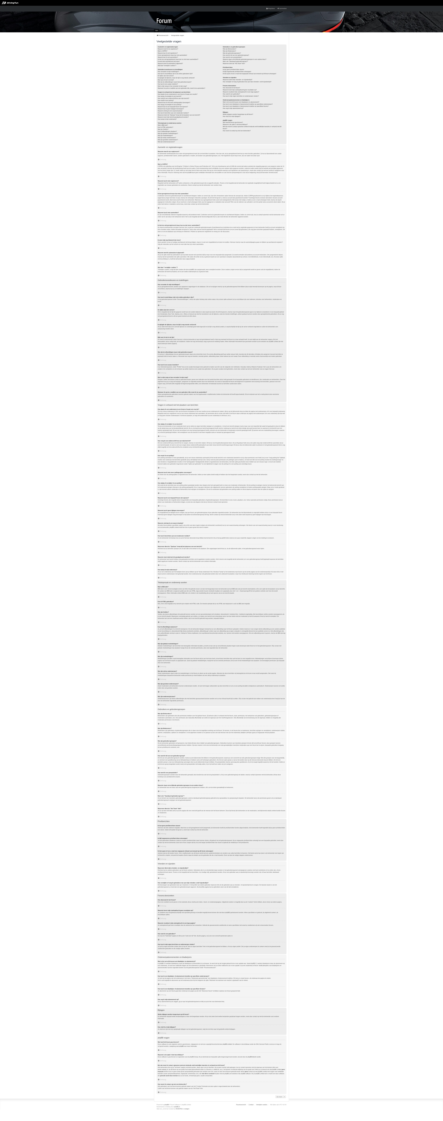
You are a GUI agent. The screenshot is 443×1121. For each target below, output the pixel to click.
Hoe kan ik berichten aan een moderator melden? (173, 113)
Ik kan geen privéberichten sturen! (233, 69)
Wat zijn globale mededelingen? (168, 133)
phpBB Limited (227, 1044)
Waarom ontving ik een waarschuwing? (170, 111)
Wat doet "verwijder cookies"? (167, 65)
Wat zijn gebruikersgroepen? (232, 53)
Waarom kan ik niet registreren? (168, 53)
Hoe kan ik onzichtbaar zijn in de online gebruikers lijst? (175, 73)
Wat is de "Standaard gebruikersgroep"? (235, 61)
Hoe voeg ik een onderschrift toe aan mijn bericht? (173, 98)
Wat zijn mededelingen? (165, 135)
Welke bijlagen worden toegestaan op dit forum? (238, 114)
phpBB (166, 1105)
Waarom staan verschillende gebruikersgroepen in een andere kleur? (244, 59)
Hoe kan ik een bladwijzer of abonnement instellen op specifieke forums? (246, 106)
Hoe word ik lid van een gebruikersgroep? (236, 55)
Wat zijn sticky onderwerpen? (167, 137)
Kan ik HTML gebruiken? (165, 127)
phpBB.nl (177, 1107)
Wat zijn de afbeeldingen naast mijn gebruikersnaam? (175, 82)
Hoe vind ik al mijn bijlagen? (232, 116)
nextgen (186, 1109)
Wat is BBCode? (163, 125)
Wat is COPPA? (162, 51)
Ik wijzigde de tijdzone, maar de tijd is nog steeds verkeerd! (176, 78)
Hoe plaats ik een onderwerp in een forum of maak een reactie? (178, 94)
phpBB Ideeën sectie (254, 1057)
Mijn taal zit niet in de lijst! (166, 80)
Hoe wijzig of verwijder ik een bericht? (169, 96)
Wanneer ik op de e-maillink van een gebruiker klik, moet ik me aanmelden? (181, 88)
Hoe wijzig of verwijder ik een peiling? (169, 104)
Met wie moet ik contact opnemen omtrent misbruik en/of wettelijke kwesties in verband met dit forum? (252, 127)
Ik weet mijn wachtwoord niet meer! (169, 61)
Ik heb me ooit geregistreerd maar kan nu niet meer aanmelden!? (178, 59)
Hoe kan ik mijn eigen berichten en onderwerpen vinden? (241, 96)
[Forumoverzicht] (164, 20)
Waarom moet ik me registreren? (168, 49)
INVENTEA (179, 1109)
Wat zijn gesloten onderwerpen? (168, 140)
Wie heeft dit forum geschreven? (233, 122)
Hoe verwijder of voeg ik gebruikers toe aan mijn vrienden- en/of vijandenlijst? (247, 82)
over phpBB (180, 1046)
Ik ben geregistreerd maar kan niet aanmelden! (172, 55)
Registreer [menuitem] (271, 8)
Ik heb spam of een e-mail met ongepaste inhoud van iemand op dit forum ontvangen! (249, 73)
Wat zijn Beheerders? (229, 49)
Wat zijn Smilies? (163, 129)
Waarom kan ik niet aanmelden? (168, 57)
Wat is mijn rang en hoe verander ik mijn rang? (172, 86)
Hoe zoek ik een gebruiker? (231, 94)
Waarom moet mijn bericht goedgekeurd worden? (173, 117)
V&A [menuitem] (156, 30)
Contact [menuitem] (251, 1105)
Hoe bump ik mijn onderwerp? (167, 119)
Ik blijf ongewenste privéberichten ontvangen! (237, 71)
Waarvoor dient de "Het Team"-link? (234, 63)
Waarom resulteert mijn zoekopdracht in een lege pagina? (241, 92)
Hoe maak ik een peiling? (166, 100)
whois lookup (162, 1069)
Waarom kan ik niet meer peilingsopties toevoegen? (174, 102)
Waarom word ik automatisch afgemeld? (170, 63)
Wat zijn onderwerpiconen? (166, 142)
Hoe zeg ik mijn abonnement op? (233, 108)
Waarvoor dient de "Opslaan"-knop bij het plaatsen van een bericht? (179, 115)
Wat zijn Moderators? (229, 51)
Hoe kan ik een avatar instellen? (168, 84)
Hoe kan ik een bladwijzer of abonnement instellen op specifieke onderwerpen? (248, 104)
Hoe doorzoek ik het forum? (231, 88)
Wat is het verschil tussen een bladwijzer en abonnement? (241, 102)
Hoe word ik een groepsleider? (232, 57)
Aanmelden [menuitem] (283, 8)
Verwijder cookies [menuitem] (261, 1105)
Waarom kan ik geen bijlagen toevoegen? (171, 109)
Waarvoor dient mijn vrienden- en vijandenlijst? (237, 80)
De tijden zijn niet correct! (166, 76)
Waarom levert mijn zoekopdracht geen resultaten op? (240, 90)
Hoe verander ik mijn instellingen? (168, 71)
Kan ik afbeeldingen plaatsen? (167, 131)
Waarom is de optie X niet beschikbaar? (235, 124)
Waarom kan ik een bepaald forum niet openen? (173, 107)
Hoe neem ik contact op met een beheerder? (237, 131)
